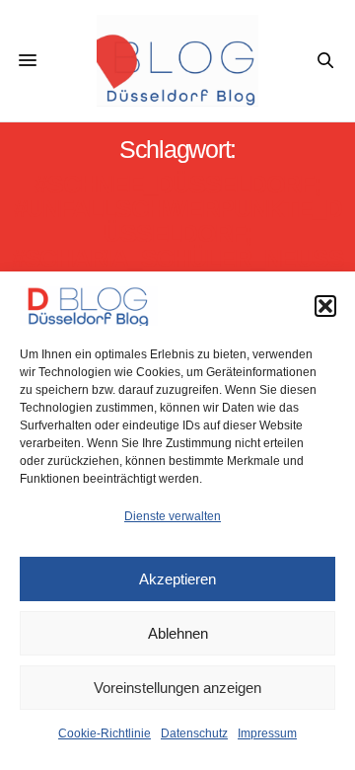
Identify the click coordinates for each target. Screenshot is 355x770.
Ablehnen (178, 633)
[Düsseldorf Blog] (178, 61)
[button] (325, 306)
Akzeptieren (177, 579)
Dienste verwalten (172, 516)
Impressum (267, 733)
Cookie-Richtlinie (104, 733)
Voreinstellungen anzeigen (177, 687)
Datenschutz (194, 733)
